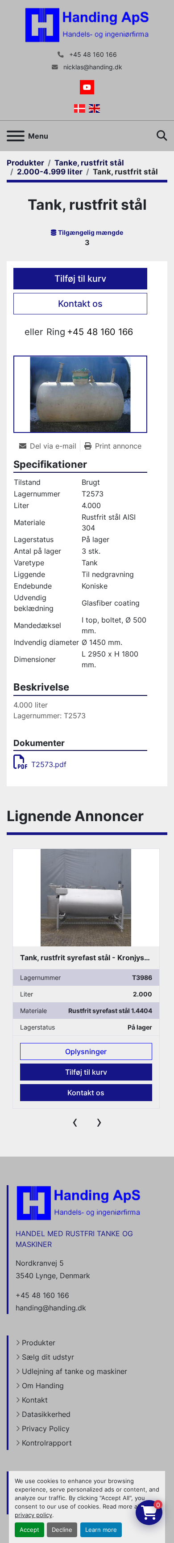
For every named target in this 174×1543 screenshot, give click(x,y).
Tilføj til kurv (80, 278)
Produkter (38, 1342)
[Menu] (16, 136)
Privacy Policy (46, 1428)
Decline (62, 1529)
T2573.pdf (48, 764)
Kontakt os (80, 303)
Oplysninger (86, 1051)
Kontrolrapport (47, 1442)
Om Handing (43, 1385)
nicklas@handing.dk (92, 67)
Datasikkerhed (46, 1414)
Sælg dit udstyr (48, 1356)
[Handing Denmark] (78, 1202)
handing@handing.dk (51, 1307)
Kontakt (35, 1399)
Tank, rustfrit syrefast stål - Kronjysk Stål (91, 957)
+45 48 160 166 (92, 54)
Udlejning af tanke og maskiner (74, 1371)
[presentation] (75, 1121)
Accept (29, 1529)
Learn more (101, 1529)
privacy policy (33, 1515)
